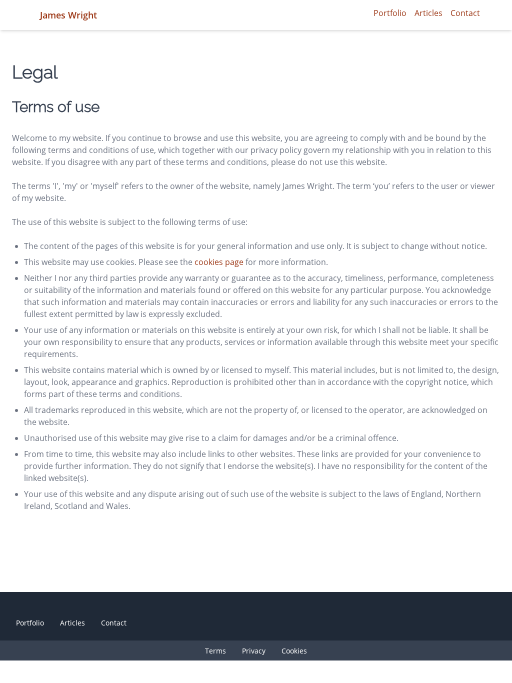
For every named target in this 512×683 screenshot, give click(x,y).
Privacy (254, 651)
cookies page (219, 262)
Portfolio (390, 13)
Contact (465, 13)
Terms (215, 651)
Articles (428, 13)
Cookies (294, 651)
